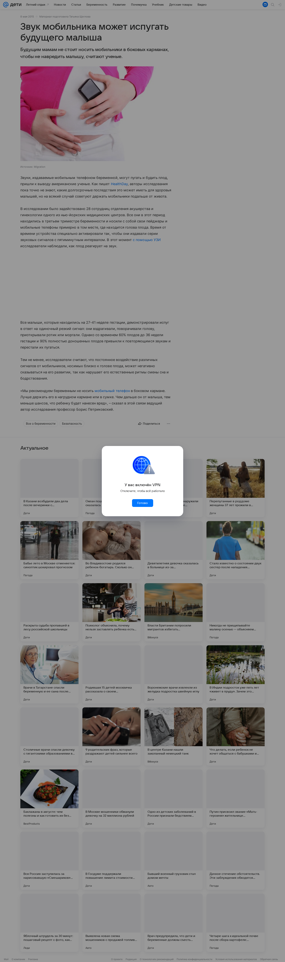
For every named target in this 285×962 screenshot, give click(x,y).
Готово (142, 503)
